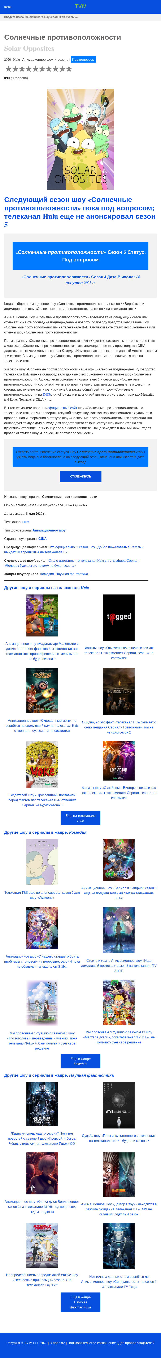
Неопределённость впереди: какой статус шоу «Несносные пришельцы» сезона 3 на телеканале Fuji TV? (42, 1280)
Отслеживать (80, 476)
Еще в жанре (80, 1302)
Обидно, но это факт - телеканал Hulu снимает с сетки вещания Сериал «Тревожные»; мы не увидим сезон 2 (119, 727)
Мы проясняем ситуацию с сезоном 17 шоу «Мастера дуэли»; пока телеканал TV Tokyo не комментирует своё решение (119, 1037)
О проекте (57, 1343)
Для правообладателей (136, 1343)
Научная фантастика (72, 574)
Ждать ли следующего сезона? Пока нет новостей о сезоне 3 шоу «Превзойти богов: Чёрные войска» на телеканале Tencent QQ (42, 1138)
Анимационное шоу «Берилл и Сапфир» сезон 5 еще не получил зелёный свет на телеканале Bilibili (118, 893)
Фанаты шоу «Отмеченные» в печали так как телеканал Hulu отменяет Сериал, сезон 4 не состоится (118, 653)
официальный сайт (62, 407)
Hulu (25, 521)
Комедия (47, 574)
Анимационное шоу (49, 530)
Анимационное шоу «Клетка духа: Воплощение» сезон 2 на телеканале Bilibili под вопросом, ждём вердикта (42, 1206)
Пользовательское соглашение (92, 1343)
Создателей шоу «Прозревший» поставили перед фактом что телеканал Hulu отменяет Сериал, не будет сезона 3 (42, 800)
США (42, 538)
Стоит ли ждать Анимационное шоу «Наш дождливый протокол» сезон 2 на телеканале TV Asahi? (119, 965)
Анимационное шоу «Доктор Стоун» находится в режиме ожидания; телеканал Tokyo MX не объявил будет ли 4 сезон (119, 1209)
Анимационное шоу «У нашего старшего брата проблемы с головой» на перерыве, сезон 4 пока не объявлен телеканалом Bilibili (42, 961)
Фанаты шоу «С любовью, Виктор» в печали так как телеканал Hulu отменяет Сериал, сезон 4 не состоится (119, 792)
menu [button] (8, 6)
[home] (80, 7)
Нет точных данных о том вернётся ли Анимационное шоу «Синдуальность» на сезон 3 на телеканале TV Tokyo (119, 1281)
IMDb (47, 394)
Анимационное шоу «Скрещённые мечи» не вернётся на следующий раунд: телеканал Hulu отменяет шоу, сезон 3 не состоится (42, 725)
